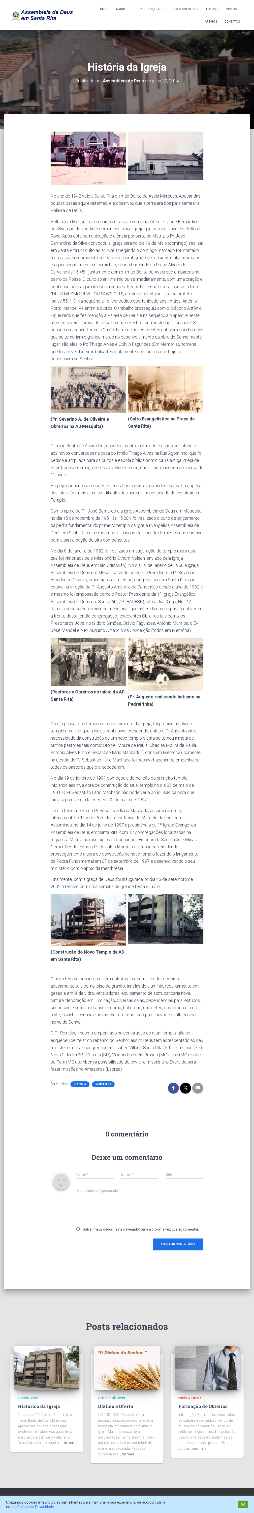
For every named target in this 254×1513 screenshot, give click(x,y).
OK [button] (243, 1504)
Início (104, 9)
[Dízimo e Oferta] (126, 1368)
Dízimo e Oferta (115, 1406)
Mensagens (103, 1084)
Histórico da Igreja (39, 1406)
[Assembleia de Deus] (42, 15)
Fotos (211, 9)
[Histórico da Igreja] (46, 1368)
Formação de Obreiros (202, 1406)
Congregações (148, 9)
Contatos (232, 21)
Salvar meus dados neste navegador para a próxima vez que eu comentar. (141, 1229)
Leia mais (68, 1443)
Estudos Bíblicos (111, 1398)
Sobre (121, 9)
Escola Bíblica (189, 1398)
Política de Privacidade (35, 1507)
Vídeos (231, 9)
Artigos (211, 21)
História (80, 1084)
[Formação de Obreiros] (207, 1368)
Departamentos (183, 9)
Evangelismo (28, 1398)
